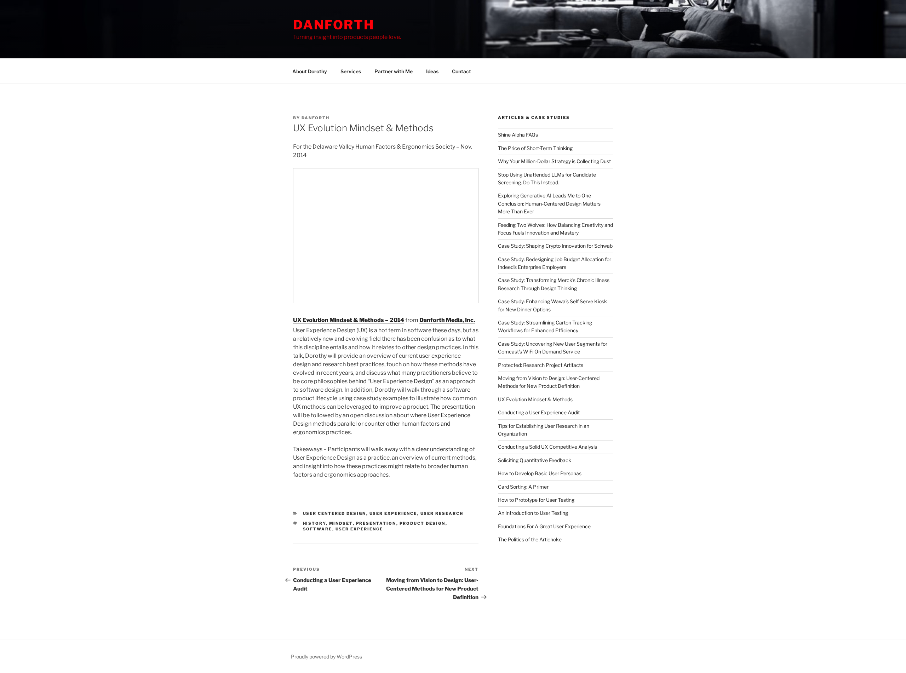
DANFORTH (333, 25)
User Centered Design (334, 513)
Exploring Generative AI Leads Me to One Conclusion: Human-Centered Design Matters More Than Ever (549, 203)
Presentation (376, 523)
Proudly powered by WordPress (326, 657)
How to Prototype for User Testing (536, 500)
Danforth (315, 117)
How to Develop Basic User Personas (539, 473)
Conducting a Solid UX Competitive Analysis (547, 447)
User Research (442, 513)
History (314, 523)
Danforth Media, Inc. (447, 320)
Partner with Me (393, 71)
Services (350, 71)
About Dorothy (309, 71)
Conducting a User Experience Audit (539, 412)
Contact (461, 71)
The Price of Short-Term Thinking (535, 148)
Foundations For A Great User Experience (544, 526)
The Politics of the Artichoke (530, 539)
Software (317, 529)
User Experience (393, 513)
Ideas (432, 71)
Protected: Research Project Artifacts (540, 365)
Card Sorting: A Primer (523, 487)
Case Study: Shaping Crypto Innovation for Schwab (555, 246)
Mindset (341, 523)
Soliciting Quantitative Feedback (534, 460)
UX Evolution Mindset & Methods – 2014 (348, 320)
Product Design (423, 523)
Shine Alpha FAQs (518, 135)
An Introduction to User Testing (533, 513)
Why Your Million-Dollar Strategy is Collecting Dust (554, 161)
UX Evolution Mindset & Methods (535, 399)
